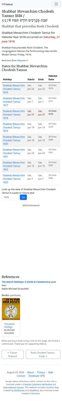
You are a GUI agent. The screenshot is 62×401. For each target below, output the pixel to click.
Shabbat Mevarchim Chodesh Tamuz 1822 (14, 166)
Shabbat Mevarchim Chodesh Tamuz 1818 (14, 115)
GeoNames (19, 390)
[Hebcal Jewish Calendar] (7, 4)
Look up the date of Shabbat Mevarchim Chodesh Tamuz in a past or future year (29, 191)
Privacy (41, 372)
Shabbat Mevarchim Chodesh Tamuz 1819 (14, 127)
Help (50, 372)
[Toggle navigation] (56, 4)
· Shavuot (12, 354)
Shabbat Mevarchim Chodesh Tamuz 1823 (14, 179)
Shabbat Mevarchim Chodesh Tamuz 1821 (14, 153)
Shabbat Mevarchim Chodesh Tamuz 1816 (14, 89)
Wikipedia (21, 60)
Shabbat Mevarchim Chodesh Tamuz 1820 (14, 140)
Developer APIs (36, 375)
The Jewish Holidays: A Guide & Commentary (26, 281)
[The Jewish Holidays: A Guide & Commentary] (11, 309)
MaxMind (34, 390)
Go (23, 197)
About (30, 372)
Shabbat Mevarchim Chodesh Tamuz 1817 (14, 102)
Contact (21, 375)
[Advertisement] (31, 239)
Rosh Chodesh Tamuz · (43, 354)
